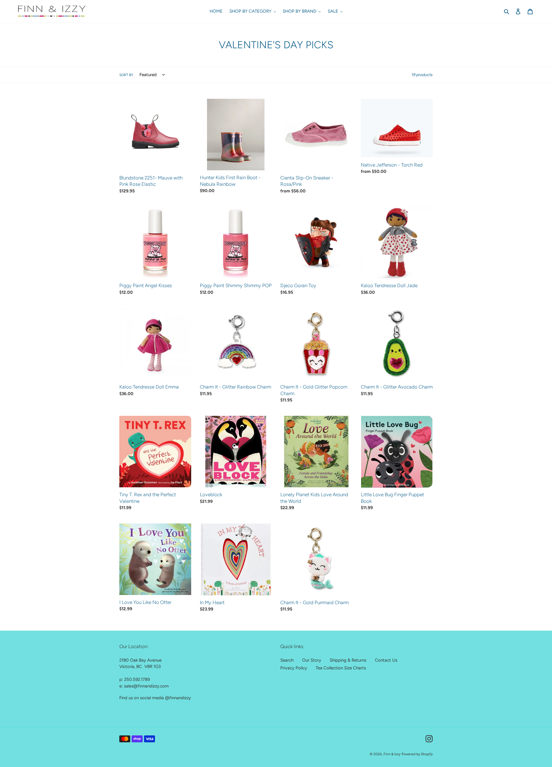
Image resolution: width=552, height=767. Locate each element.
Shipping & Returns (348, 660)
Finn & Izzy (392, 754)
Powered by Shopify (417, 754)
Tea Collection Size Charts (341, 668)
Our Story (311, 660)
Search (287, 660)
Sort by (126, 75)
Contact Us (386, 660)
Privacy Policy (293, 668)
